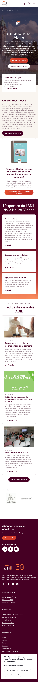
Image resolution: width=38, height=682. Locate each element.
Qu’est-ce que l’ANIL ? (9, 597)
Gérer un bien (6, 649)
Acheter (4, 640)
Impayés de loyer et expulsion (15, 278)
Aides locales (6, 620)
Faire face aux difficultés (10, 651)
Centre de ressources (9, 617)
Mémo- (8, 626)
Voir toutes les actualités (19, 479)
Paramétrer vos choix (13, 675)
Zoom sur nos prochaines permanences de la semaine (18, 344)
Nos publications (11, 219)
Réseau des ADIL (7, 600)
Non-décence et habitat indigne (16, 255)
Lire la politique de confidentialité (13, 665)
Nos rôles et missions (12, 133)
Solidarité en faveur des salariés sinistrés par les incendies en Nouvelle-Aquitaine (19, 399)
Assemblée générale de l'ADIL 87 (17, 452)
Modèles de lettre (8, 623)
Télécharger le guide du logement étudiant (19, 192)
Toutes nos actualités (9, 603)
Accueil (4, 11)
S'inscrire (8, 538)
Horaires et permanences (19, 66)
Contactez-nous (20, 60)
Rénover (5, 646)
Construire (5, 643)
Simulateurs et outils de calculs (12, 614)
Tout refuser (24, 670)
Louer (4, 637)
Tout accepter (11, 670)
